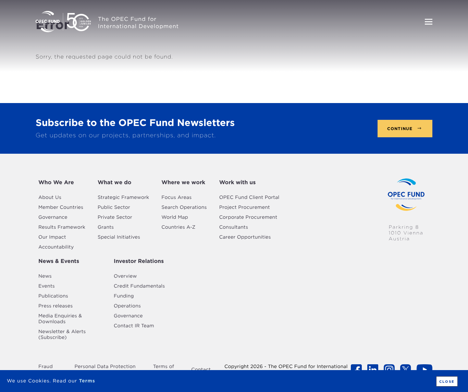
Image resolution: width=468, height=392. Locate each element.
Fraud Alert (45, 369)
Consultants (233, 227)
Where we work (183, 182)
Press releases (55, 306)
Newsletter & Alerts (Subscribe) (62, 334)
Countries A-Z (178, 227)
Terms (87, 381)
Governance (52, 217)
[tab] (62, 182)
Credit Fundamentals (139, 286)
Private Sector (115, 217)
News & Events (58, 261)
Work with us (237, 182)
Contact (201, 369)
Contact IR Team (134, 326)
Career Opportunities (245, 237)
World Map (174, 217)
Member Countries (60, 207)
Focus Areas (176, 197)
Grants (106, 227)
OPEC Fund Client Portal (249, 197)
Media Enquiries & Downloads (60, 319)
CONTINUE (399, 128)
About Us (49, 197)
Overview (125, 276)
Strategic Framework (123, 197)
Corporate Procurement (248, 217)
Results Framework (61, 227)
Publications (53, 296)
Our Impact (52, 237)
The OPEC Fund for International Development (138, 22)
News (45, 276)
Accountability (56, 247)
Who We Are (56, 182)
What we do (114, 182)
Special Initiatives (119, 237)
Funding (124, 296)
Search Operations (184, 207)
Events (46, 286)
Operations (127, 306)
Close (447, 381)
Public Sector (114, 207)
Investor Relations (139, 261)
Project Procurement (244, 207)
